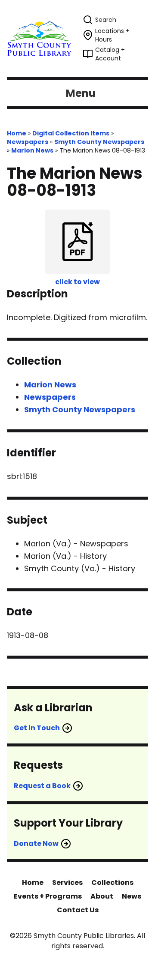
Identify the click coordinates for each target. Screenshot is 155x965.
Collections (112, 882)
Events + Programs (48, 896)
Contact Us (78, 910)
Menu (81, 93)
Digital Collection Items (70, 133)
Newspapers (27, 142)
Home (16, 133)
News (131, 896)
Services (67, 882)
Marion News (32, 150)
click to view (77, 282)
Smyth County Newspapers (99, 142)
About (101, 896)
